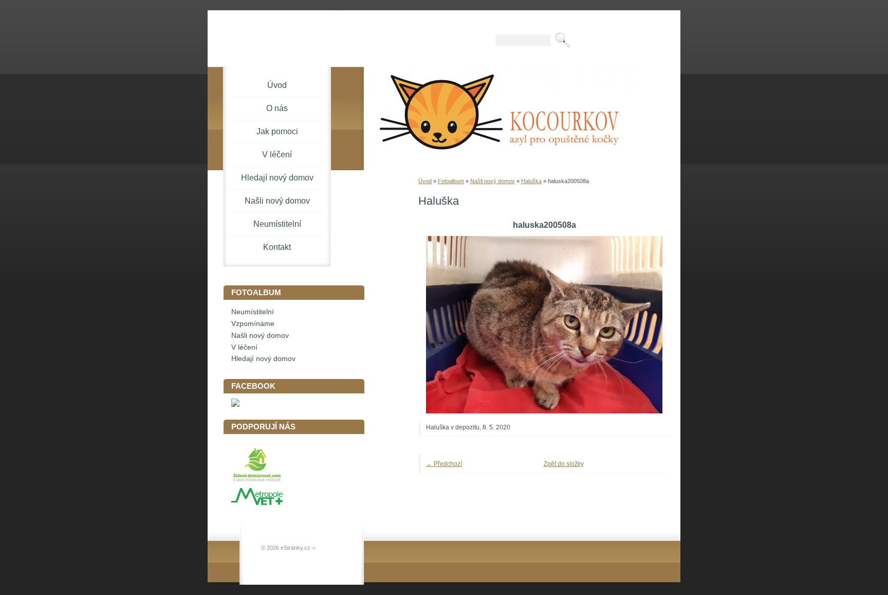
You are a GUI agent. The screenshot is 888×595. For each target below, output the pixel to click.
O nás (277, 108)
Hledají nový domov (277, 177)
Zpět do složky (564, 463)
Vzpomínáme (252, 324)
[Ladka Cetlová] (235, 404)
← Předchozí (444, 463)
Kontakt (277, 247)
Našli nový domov (492, 181)
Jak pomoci (277, 131)
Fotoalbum (451, 181)
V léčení (277, 154)
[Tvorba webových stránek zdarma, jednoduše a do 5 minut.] (314, 548)
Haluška (531, 181)
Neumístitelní (277, 224)
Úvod (425, 181)
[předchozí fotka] (440, 324)
